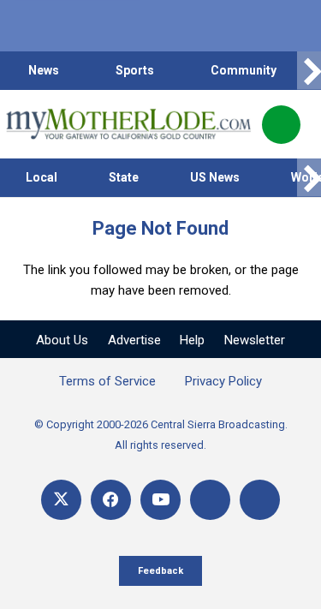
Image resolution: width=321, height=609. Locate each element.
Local (41, 177)
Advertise (134, 340)
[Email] (210, 500)
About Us (62, 340)
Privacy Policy (223, 381)
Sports (135, 70)
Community (243, 70)
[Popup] (281, 124)
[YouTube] (160, 500)
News (43, 70)
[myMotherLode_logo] (128, 124)
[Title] (260, 500)
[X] (61, 500)
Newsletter (254, 340)
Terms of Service (107, 381)
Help (192, 340)
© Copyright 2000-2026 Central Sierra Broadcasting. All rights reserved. (161, 434)
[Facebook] (111, 500)
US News (215, 177)
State (124, 177)
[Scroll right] (309, 70)
